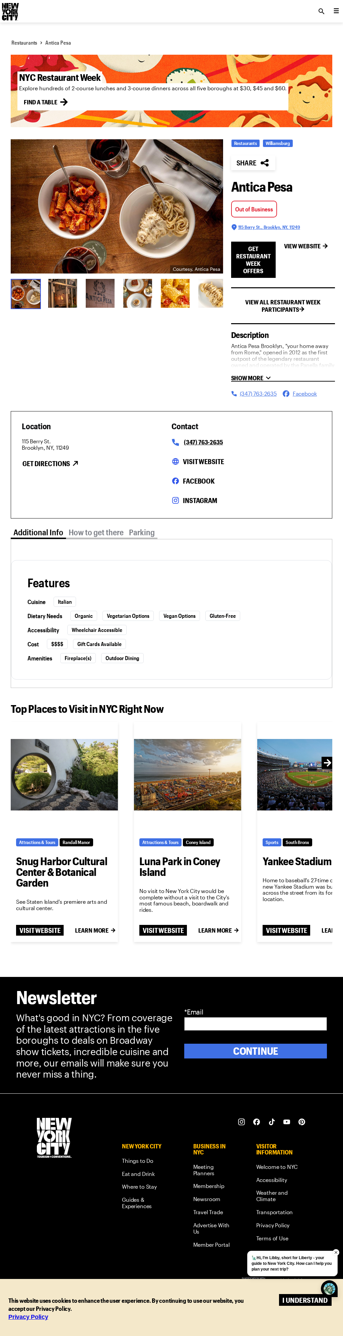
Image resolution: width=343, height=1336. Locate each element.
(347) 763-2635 (203, 442)
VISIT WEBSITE (39, 930)
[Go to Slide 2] (62, 293)
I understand (305, 1300)
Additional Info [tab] (38, 532)
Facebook (199, 481)
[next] (328, 763)
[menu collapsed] (336, 11)
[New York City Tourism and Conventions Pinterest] (302, 1122)
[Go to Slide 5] (175, 293)
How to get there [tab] (96, 532)
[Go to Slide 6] (212, 293)
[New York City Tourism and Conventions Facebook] (257, 1122)
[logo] (9, 9)
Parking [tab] (142, 532)
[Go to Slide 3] (100, 293)
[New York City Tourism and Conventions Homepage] (54, 1138)
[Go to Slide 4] (137, 293)
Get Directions (46, 463)
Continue (255, 1051)
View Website (302, 246)
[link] (145, 1162)
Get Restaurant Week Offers (253, 260)
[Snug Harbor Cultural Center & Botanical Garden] (64, 775)
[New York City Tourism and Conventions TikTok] (272, 1122)
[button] (117, 206)
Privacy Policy (28, 1317)
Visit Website (203, 461)
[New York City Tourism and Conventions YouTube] (287, 1122)
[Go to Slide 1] (25, 293)
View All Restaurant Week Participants (283, 305)
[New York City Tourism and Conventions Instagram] (241, 1122)
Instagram (200, 500)
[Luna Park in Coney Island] (187, 775)
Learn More (92, 930)
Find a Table (40, 102)
